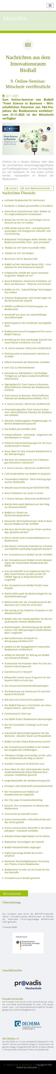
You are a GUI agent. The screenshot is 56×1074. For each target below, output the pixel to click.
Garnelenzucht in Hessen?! (18, 671)
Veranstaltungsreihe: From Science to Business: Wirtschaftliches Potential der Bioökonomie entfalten (28, 412)
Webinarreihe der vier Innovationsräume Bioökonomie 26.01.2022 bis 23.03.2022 (28, 603)
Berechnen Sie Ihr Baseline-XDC (21, 258)
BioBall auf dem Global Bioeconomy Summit (27, 741)
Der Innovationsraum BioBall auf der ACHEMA (28, 554)
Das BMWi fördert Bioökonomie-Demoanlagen (28, 719)
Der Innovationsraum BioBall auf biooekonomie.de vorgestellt (21, 793)
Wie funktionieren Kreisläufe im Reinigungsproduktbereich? (21, 640)
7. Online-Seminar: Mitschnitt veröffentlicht (27, 498)
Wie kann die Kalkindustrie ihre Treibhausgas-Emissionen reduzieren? (27, 461)
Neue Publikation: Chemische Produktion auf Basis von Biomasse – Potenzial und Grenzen (28, 282)
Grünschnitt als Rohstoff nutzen (21, 814)
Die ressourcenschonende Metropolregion (27, 685)
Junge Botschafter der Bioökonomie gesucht (27, 780)
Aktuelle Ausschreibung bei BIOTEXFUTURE (27, 487)
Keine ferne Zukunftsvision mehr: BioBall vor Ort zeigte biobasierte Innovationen (28, 213)
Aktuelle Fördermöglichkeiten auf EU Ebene (27, 836)
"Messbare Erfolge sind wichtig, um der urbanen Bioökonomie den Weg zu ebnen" (28, 757)
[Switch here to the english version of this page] (43, 5)
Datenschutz (12, 1064)
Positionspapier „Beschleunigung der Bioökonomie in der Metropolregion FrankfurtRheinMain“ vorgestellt (28, 630)
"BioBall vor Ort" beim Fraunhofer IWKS (25, 247)
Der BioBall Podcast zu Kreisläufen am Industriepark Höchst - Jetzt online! (28, 706)
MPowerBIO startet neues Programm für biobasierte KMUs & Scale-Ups (28, 679)
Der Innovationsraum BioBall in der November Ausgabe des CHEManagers (27, 748)
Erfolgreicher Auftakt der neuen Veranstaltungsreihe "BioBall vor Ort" (27, 274)
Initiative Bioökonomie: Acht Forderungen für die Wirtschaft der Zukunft (28, 299)
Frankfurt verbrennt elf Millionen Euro (24, 763)
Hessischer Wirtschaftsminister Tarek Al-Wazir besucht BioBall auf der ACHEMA (28, 522)
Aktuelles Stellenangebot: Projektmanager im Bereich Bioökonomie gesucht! (28, 422)
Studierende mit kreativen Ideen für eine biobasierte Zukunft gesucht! (28, 665)
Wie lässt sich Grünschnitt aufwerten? (24, 699)
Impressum (27, 1064)
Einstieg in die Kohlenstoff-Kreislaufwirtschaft (28, 786)
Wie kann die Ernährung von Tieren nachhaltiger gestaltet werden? (28, 531)
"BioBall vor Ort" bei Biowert (19, 253)
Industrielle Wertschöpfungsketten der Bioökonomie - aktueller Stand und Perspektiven (28, 734)
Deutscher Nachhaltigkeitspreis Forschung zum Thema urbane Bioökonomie (27, 863)
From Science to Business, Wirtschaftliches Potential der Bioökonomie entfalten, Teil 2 (27, 397)
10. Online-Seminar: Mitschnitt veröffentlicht (28, 348)
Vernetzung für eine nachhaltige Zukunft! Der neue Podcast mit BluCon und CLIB (28, 341)
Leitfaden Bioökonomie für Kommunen (25, 200)
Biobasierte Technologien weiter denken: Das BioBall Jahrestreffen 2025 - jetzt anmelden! (28, 241)
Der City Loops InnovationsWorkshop (24, 800)
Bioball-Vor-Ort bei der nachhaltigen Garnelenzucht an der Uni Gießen (27, 221)
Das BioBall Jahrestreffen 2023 (20, 429)
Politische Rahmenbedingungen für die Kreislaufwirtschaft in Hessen (28, 444)
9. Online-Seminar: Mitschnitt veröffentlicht (27, 404)
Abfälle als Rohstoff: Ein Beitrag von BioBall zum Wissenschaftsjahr (27, 656)
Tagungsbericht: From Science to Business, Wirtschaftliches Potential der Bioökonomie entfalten (27, 387)
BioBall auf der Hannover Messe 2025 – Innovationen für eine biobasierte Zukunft (28, 266)
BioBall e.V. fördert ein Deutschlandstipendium (17, 514)
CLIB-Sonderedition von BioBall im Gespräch (28, 473)
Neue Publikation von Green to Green (24, 493)
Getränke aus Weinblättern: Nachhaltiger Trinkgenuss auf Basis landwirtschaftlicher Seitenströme (27, 376)
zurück (12, 188)
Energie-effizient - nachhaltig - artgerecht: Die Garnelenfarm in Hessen (28, 436)
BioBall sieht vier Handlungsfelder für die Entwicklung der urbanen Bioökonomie (29, 620)
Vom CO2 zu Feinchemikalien (20, 367)
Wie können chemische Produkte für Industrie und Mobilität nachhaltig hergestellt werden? (28, 547)
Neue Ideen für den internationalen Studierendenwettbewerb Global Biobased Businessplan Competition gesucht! (27, 772)
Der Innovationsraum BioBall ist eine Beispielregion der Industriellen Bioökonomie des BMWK (28, 563)
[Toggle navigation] (50, 5)
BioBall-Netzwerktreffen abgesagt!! (23, 847)
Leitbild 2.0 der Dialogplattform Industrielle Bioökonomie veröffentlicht (27, 648)
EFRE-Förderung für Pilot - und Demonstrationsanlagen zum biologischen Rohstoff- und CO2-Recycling (28, 231)
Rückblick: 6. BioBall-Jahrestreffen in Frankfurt (29, 206)
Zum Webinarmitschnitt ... (38, 188)
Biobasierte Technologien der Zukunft (24, 841)
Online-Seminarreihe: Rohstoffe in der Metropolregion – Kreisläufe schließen (28, 829)
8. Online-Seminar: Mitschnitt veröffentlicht (27, 468)
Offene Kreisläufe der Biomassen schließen (27, 362)
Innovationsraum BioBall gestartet (22, 878)
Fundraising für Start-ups (18, 713)
